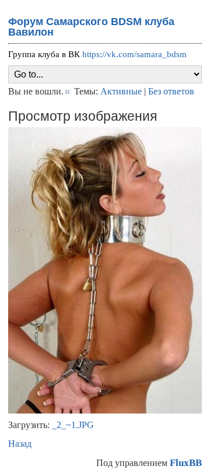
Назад (20, 444)
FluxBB (186, 462)
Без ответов (171, 91)
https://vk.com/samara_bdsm (134, 54)
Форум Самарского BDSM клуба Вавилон (91, 27)
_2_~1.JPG (73, 425)
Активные (121, 91)
